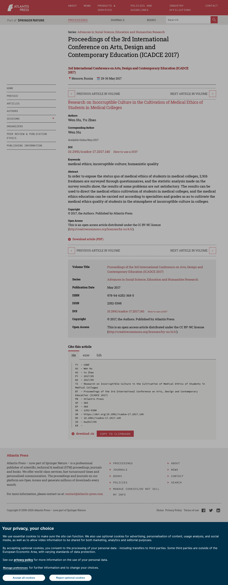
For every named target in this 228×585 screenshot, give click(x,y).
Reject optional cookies (70, 577)
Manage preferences (15, 567)
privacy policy (23, 560)
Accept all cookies (24, 577)
